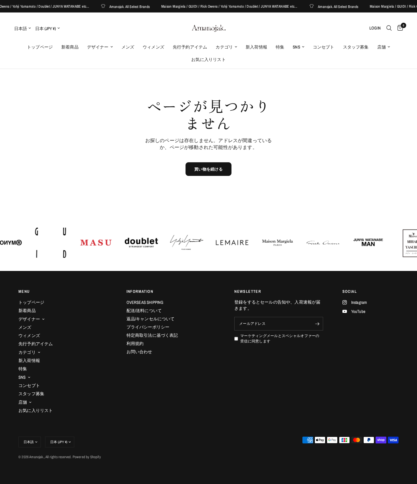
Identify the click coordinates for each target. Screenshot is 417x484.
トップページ (40, 47)
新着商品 (70, 47)
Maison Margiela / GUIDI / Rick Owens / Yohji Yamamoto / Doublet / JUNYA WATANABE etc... (221, 6)
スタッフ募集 (356, 47)
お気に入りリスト (208, 59)
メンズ (127, 47)
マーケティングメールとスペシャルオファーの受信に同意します (279, 338)
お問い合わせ (139, 352)
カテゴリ (224, 47)
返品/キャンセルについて (151, 319)
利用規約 (135, 343)
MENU (24, 291)
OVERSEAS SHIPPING (145, 302)
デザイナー (98, 47)
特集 (280, 47)
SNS (296, 47)
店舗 (381, 47)
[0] (399, 28)
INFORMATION (140, 291)
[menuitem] (40, 47)
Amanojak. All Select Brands (122, 6)
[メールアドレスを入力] (317, 324)
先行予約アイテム (190, 47)
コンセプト (323, 47)
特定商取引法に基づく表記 (152, 335)
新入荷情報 (256, 47)
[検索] (389, 28)
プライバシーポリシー (148, 327)
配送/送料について (144, 310)
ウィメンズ (153, 47)
